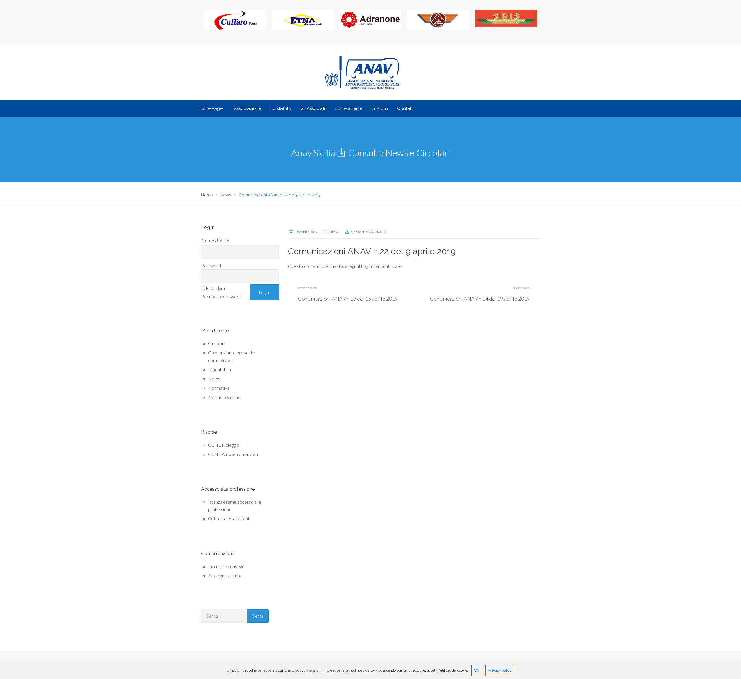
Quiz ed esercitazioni (228, 518)
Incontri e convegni (226, 566)
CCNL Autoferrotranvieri (233, 454)
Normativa (219, 388)
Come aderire (348, 108)
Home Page (211, 108)
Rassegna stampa (225, 575)
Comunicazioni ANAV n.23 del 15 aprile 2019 (348, 298)
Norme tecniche (224, 397)
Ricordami (216, 288)
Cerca (258, 616)
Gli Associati (312, 108)
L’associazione (246, 108)
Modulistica (219, 369)
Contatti (405, 108)
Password (211, 265)
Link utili (380, 108)
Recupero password (221, 296)
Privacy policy (499, 670)
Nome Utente (215, 240)
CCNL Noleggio (223, 445)
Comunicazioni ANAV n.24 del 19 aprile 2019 (480, 298)
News (214, 378)
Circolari (216, 343)
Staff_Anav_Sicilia (371, 231)
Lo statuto (280, 108)
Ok (476, 670)
